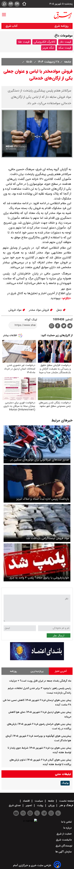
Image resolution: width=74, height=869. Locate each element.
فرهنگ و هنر (66, 805)
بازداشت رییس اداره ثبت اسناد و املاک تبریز (43, 499)
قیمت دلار (65, 42)
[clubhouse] (23, 813)
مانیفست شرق (64, 840)
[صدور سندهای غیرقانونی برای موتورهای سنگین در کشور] (37, 444)
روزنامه (13, 671)
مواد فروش (15, 310)
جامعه (67, 61)
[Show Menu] (3, 13)
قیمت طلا (23, 42)
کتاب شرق (12, 26)
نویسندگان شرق (64, 846)
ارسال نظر (58, 635)
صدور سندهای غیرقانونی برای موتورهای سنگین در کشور (39, 459)
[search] (4, 4)
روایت (40, 805)
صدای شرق (15, 805)
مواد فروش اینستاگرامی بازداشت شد (47, 538)
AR (10, 4)
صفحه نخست (66, 801)
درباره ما (67, 828)
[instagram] (51, 813)
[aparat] (30, 813)
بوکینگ (65, 783)
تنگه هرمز (48, 48)
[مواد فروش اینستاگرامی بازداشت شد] (37, 523)
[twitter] (63, 326)
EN (17, 4)
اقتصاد (26, 801)
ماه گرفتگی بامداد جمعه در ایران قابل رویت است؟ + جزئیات (40, 681)
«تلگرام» (66, 298)
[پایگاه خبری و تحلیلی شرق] (63, 15)
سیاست (39, 801)
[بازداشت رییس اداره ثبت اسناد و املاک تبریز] (37, 484)
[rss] (58, 813)
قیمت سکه (64, 48)
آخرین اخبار (61, 671)
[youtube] (16, 813)
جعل (59, 310)
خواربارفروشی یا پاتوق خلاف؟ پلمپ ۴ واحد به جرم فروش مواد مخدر (39, 577)
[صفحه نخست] (23, 4)
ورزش (51, 805)
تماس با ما (66, 822)
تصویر (29, 805)
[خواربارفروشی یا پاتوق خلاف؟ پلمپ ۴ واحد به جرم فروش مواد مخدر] (37, 562)
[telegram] (70, 326)
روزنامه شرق (61, 26)
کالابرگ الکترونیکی (44, 42)
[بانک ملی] (37, 659)
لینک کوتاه (31, 319)
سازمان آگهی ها (64, 852)
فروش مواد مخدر (39, 310)
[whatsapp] (51, 325)
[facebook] (57, 326)
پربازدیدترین (37, 671)
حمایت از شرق (64, 834)
